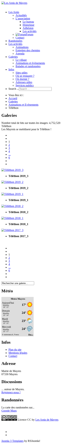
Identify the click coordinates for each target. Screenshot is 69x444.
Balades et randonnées (28, 66)
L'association (23, 18)
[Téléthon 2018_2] (12, 206)
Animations (22, 47)
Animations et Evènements (23, 104)
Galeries (13, 56)
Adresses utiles (24, 82)
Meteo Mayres (18, 298)
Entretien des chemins (28, 50)
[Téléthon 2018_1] (12, 218)
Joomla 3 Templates (12, 440)
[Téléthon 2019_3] (12, 169)
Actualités (21, 15)
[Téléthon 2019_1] (12, 194)
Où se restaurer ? (25, 75)
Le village (21, 59)
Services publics (25, 85)
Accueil (12, 98)
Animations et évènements (30, 63)
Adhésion (28, 28)
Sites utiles (21, 72)
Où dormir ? (22, 79)
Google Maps (9, 410)
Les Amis (13, 12)
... (9, 154)
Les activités (29, 31)
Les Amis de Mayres (46, 419)
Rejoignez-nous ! (11, 392)
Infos (11, 69)
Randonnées (15, 40)
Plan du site (14, 349)
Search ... (13, 88)
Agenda (20, 53)
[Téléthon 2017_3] (12, 230)
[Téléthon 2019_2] (12, 182)
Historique (28, 24)
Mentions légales (17, 352)
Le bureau (28, 21)
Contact (20, 37)
